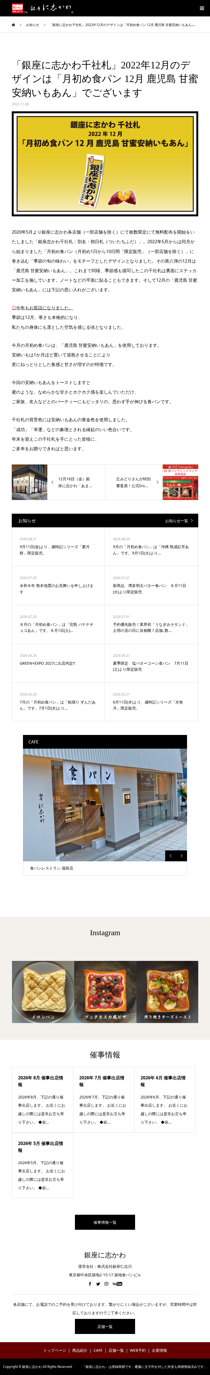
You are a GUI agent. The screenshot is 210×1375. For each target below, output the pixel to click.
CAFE (98, 1350)
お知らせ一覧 (176, 520)
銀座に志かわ (105, 1255)
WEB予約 (138, 1350)
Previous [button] (170, 855)
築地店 (36, 868)
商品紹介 (80, 1350)
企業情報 (159, 1350)
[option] (105, 812)
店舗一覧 (105, 1326)
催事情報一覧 (105, 1222)
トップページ (54, 1350)
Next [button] (181, 855)
